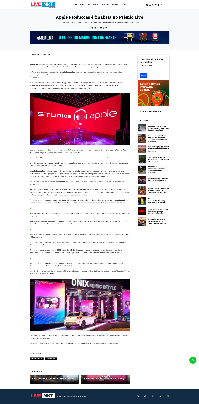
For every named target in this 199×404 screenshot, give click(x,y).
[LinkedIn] (103, 27)
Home (75, 4)
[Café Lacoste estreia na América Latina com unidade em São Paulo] (142, 159)
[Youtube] (155, 4)
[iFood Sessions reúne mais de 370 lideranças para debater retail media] (142, 211)
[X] (153, 4)
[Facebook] (147, 4)
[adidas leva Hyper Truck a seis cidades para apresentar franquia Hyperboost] (142, 128)
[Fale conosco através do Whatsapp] (192, 360)
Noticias (105, 4)
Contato (124, 4)
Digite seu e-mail (146, 66)
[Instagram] (150, 4)
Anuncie (115, 4)
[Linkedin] (158, 4)
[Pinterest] (101, 27)
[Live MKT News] (42, 5)
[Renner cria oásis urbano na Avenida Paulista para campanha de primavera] (142, 190)
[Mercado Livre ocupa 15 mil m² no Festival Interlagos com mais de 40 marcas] (142, 201)
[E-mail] (106, 27)
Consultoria (85, 4)
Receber (143, 75)
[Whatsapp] (98, 27)
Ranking (96, 4)
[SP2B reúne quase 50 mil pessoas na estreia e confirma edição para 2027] (142, 221)
